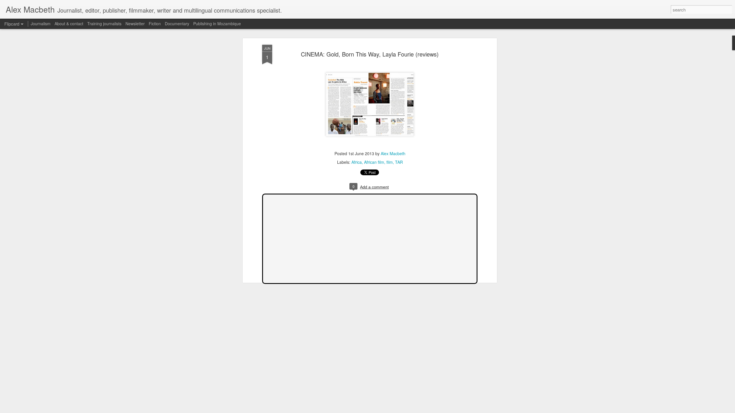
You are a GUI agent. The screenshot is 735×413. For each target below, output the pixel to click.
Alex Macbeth (393, 154)
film (389, 162)
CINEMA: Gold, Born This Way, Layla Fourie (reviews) (370, 54)
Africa (356, 162)
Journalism (41, 23)
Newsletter (135, 23)
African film (374, 162)
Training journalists (104, 23)
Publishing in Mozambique (217, 23)
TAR (399, 162)
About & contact (69, 23)
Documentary (177, 23)
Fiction (155, 23)
